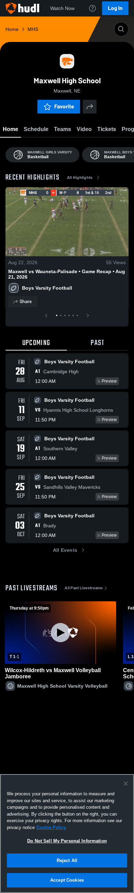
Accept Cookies (67, 880)
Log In (115, 8)
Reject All (67, 860)
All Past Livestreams (84, 587)
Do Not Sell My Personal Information (67, 840)
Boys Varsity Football (47, 288)
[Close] (125, 783)
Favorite (64, 106)
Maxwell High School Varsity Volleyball (62, 686)
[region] (67, 833)
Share (26, 301)
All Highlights (80, 177)
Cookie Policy (51, 827)
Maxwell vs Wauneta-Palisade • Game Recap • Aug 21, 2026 (66, 274)
